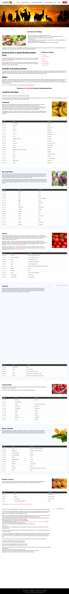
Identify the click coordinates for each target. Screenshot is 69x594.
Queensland (44, 54)
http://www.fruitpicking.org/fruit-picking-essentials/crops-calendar (20, 504)
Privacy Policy (25, 590)
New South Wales (45, 56)
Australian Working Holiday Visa (28, 58)
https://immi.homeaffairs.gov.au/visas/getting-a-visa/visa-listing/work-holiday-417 (31, 521)
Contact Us (38, 590)
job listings (26, 88)
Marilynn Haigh (47, 36)
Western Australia (45, 63)
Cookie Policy (32, 590)
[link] (18, 2)
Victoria (43, 58)
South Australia (45, 61)
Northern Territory (45, 65)
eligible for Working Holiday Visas (8, 60)
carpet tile (40, 41)
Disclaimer (44, 590)
